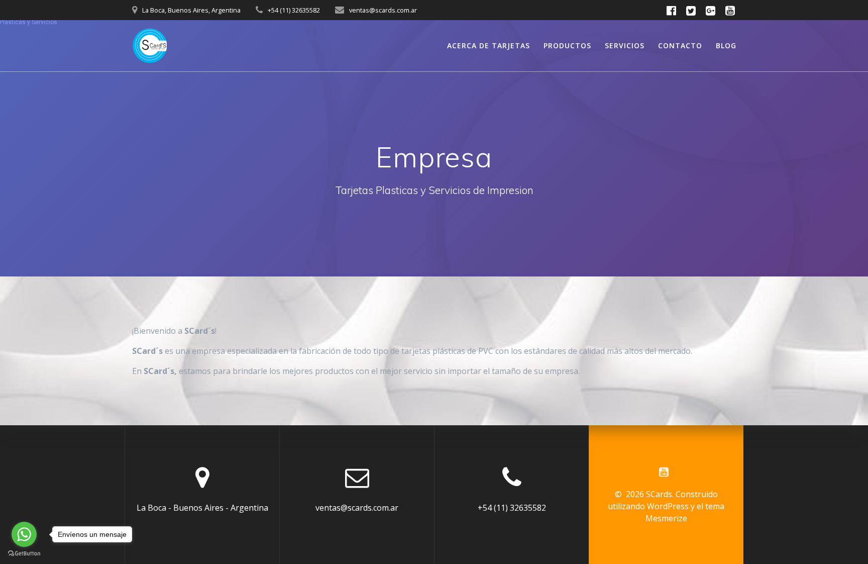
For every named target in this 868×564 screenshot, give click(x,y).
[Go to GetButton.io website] (24, 553)
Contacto (680, 45)
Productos (567, 45)
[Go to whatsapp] (24, 534)
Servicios (624, 45)
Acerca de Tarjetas (488, 45)
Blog (726, 45)
